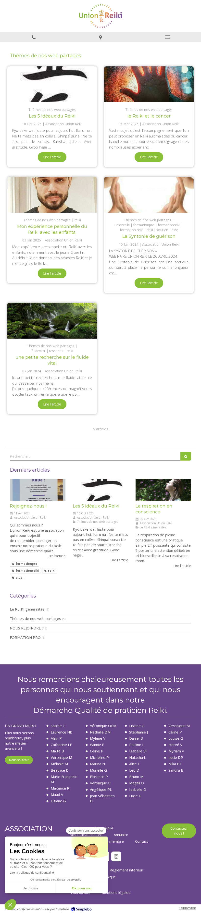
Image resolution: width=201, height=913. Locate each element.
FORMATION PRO (25, 637)
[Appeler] (33, 37)
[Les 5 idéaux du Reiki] (52, 84)
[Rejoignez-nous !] (37, 490)
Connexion (187, 907)
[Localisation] (100, 37)
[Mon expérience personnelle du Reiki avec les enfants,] (52, 195)
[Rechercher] (185, 456)
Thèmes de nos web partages (35, 618)
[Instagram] (116, 856)
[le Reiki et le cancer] (149, 84)
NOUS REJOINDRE (25, 628)
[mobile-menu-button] (167, 37)
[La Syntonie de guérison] (149, 195)
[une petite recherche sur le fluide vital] (52, 321)
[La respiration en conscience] (163, 490)
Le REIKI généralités (27, 609)
